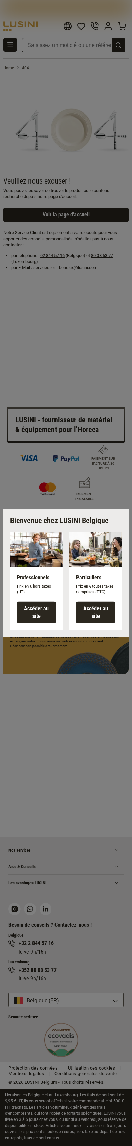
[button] (36, 581)
